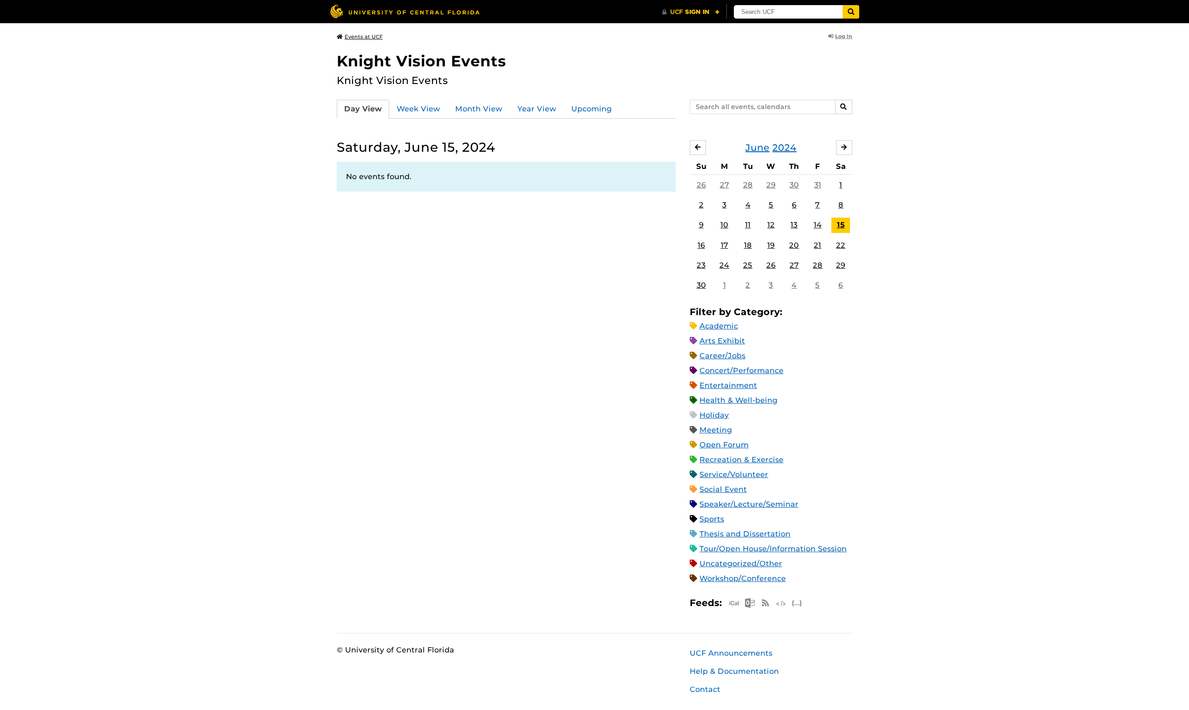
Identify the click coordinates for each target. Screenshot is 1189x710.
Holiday (714, 415)
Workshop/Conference (742, 578)
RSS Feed (765, 603)
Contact (705, 689)
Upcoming (591, 108)
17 (724, 245)
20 (794, 245)
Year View (536, 108)
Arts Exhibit (722, 340)
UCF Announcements (731, 653)
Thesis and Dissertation (744, 533)
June (757, 147)
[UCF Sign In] (691, 12)
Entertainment (728, 385)
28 (748, 185)
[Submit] (851, 12)
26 (701, 185)
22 (840, 245)
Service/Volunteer (733, 474)
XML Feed (781, 603)
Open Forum (724, 444)
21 (817, 245)
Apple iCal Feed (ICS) (734, 603)
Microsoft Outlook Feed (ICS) (750, 603)
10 (724, 224)
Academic (718, 326)
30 (794, 185)
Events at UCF (364, 36)
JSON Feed (797, 603)
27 (724, 185)
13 (793, 224)
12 (771, 224)
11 (748, 224)
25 (747, 265)
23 (701, 265)
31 (817, 185)
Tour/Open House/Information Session (773, 548)
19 (771, 245)
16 (701, 245)
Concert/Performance (741, 370)
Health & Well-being (738, 400)
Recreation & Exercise (741, 459)
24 (724, 265)
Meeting (715, 430)
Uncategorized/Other (740, 563)
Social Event (723, 489)
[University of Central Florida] (404, 11)
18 (748, 245)
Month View (479, 108)
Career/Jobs (722, 355)
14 (818, 224)
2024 (784, 147)
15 (841, 224)
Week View (418, 108)
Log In (843, 36)
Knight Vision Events (421, 61)
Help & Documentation (734, 671)
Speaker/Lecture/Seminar (748, 504)
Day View (363, 108)
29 (771, 185)
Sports (711, 519)
